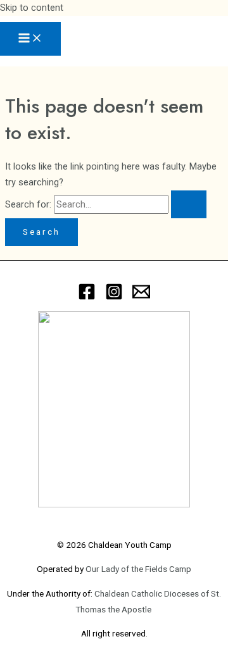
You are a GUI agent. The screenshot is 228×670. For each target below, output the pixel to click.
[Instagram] (114, 297)
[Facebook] (87, 297)
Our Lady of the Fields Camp (138, 569)
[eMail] (141, 297)
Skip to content (31, 7)
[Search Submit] (188, 204)
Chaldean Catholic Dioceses (147, 593)
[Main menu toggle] (30, 39)
